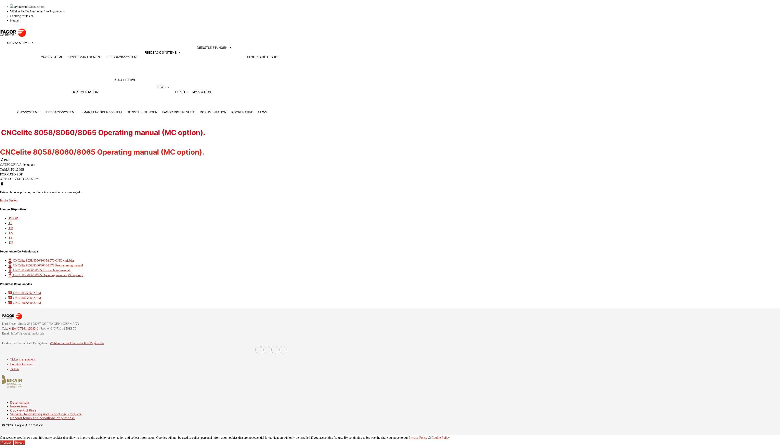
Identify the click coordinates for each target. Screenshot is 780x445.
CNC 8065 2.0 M (26, 302)
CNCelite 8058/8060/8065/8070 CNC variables (43, 260)
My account (202, 92)
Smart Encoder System (101, 112)
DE (10, 242)
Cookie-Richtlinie (23, 410)
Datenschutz (19, 402)
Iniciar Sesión (8, 200)
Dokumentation (85, 92)
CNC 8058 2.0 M (26, 293)
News (161, 87)
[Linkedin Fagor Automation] (266, 349)
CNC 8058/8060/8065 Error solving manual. (41, 270)
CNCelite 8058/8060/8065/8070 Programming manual (47, 265)
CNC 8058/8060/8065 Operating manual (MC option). (47, 275)
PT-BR (13, 218)
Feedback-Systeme (123, 57)
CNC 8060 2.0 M (26, 298)
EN (10, 237)
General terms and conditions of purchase (42, 418)
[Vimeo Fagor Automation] (274, 349)
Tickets (181, 92)
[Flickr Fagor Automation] (258, 349)
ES (10, 233)
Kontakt (15, 20)
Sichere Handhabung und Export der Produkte (45, 414)
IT (10, 223)
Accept (6, 442)
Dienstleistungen (212, 47)
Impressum (18, 406)
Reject (19, 442)
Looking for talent (21, 15)
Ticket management (85, 57)
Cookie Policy (440, 437)
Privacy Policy (418, 437)
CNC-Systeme (18, 42)
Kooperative (125, 80)
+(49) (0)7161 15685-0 (23, 328)
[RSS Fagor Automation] (283, 349)
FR (10, 228)
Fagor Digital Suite (263, 57)
